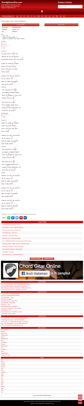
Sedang (80, 398)
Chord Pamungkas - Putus (7, 297)
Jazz (2, 368)
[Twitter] (17, 217)
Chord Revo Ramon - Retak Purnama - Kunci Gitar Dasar (15, 243)
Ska (2, 392)
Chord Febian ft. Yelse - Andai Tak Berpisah (12, 227)
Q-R (46, 16)
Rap (2, 384)
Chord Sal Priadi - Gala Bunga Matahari (10, 293)
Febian (14, 29)
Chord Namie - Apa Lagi (8, 252)
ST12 (2, 347)
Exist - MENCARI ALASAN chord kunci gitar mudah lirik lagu (16, 241)
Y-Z (61, 16)
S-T (50, 16)
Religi (2, 388)
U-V (53, 16)
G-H (28, 16)
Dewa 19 (3, 331)
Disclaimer (33, 401)
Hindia (2, 337)
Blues (2, 361)
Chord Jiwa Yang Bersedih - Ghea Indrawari (11, 308)
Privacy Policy (38, 401)
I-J (31, 16)
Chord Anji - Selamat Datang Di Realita (10, 295)
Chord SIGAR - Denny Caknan (8, 313)
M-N (38, 16)
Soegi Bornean (4, 353)
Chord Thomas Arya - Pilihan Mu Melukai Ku (12, 254)
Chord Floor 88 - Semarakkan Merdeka (11, 238)
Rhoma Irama (4, 346)
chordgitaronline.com (11, 2)
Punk (2, 381)
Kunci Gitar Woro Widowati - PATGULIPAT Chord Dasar (14, 286)
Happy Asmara (4, 335)
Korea (2, 370)
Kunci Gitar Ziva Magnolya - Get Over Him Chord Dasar (14, 323)
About (25, 401)
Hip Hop (3, 366)
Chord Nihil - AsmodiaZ (6, 299)
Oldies (2, 375)
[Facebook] (13, 217)
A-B (17, 16)
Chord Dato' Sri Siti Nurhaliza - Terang (11, 224)
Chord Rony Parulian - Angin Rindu (9, 301)
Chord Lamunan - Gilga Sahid (8, 302)
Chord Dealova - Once (6, 310)
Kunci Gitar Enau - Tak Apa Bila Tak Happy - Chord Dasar (14, 321)
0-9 (64, 16)
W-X (57, 16)
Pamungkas (4, 342)
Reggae (3, 386)
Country (3, 363)
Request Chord (45, 401)
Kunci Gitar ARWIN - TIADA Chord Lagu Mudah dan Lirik (14, 318)
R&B (2, 383)
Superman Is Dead (5, 355)
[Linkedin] (25, 217)
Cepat (80, 400)
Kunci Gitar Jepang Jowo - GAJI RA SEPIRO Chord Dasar (15, 283)
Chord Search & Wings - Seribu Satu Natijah (12, 246)
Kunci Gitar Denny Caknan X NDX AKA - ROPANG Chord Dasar (16, 287)
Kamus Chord (57, 401)
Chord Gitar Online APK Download (42, 395)
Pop (2, 379)
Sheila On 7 (4, 349)
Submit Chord (51, 401)
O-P (42, 16)
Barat (2, 359)
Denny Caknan (4, 329)
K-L (35, 16)
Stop (80, 403)
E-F (24, 16)
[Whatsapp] (8, 217)
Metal (2, 374)
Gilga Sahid (3, 333)
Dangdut (3, 364)
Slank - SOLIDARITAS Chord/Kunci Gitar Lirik (12, 325)
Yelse (18, 29)
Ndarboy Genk (4, 338)
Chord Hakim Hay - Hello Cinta (9, 232)
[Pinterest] (21, 217)
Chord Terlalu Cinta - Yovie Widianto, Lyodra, (11, 311)
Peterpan (3, 344)
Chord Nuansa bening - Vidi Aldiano (9, 306)
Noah (2, 340)
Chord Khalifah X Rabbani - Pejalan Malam (12, 249)
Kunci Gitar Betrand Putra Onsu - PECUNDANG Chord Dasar (15, 285)
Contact (28, 401)
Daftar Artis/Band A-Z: (8, 16)
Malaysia (14, 31)
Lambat (80, 395)
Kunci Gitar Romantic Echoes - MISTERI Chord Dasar (14, 289)
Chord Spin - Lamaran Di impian (9, 235)
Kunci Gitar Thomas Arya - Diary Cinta (11, 230)
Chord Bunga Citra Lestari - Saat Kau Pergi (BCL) (12, 319)
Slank (2, 351)
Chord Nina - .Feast (5, 304)
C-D (21, 16)
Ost (2, 377)
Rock (2, 390)
